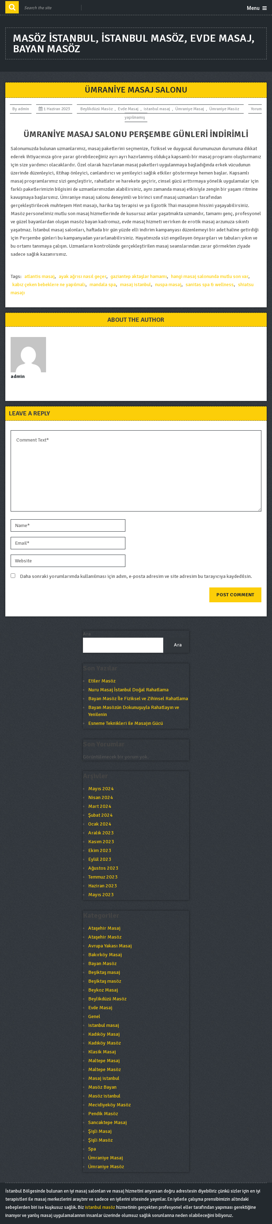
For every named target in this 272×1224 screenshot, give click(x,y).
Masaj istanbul (103, 1078)
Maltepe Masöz (104, 1069)
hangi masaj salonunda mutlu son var (209, 276)
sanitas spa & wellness (210, 285)
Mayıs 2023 (101, 895)
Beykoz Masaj (103, 990)
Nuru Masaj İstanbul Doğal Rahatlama (128, 690)
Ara (87, 634)
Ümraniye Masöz (224, 109)
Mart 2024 (99, 806)
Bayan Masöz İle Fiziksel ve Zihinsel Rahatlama (138, 699)
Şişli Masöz (100, 1140)
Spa (92, 1149)
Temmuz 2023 (103, 877)
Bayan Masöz (102, 963)
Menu (253, 8)
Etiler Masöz (101, 681)
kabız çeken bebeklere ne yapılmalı (48, 285)
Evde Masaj (128, 109)
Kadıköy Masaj (104, 1034)
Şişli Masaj (100, 1131)
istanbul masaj (157, 109)
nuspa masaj (168, 285)
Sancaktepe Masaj (107, 1122)
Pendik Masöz (103, 1114)
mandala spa (103, 285)
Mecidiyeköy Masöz (109, 1105)
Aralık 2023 (101, 833)
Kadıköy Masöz (104, 1043)
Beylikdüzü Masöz (96, 109)
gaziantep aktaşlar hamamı (138, 276)
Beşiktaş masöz (104, 981)
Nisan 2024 (100, 797)
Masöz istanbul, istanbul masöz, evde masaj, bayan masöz (134, 43)
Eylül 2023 (99, 859)
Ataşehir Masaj (104, 928)
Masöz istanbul (104, 1096)
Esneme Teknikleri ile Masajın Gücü (125, 723)
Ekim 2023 (99, 850)
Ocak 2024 (99, 824)
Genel (94, 1016)
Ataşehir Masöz (104, 937)
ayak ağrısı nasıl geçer (82, 276)
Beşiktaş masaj (104, 972)
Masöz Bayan (102, 1087)
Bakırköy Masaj (105, 955)
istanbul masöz (100, 1207)
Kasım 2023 (101, 842)
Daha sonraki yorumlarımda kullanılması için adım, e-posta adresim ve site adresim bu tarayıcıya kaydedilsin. (136, 576)
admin (23, 109)
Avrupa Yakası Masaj (110, 946)
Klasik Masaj (102, 1052)
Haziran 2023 (102, 886)
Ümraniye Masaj (189, 109)
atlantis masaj (39, 276)
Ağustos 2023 (103, 868)
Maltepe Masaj (104, 1061)
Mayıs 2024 (101, 789)
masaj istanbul (135, 285)
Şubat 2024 (100, 815)
